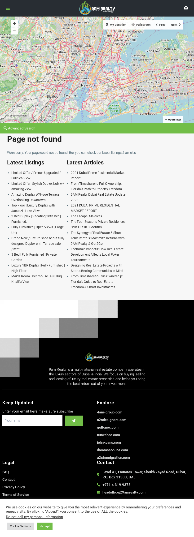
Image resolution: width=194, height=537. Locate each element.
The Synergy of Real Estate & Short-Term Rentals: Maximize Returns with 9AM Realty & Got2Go (98, 238)
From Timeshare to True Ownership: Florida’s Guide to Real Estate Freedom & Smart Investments (97, 281)
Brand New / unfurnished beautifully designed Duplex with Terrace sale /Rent (37, 243)
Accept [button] (45, 526)
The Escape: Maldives (86, 216)
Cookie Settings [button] (20, 526)
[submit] (74, 421)
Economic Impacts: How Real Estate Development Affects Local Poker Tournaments (97, 254)
